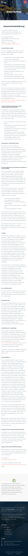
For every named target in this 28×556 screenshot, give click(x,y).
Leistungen (4, 524)
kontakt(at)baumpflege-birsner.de (12, 43)
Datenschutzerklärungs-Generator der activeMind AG (13, 464)
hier (7, 353)
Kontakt (3, 538)
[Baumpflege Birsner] (3, 2)
